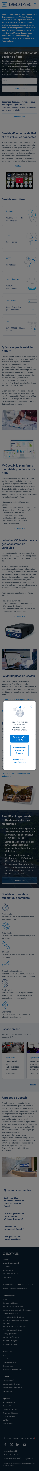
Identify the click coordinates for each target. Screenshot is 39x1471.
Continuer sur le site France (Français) (19, 750)
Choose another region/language (19, 761)
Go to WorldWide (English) (19, 738)
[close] (31, 706)
